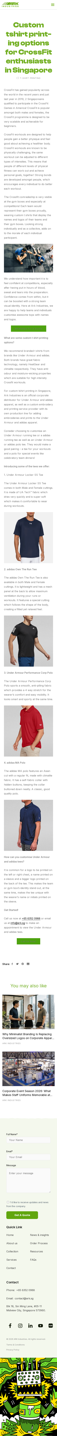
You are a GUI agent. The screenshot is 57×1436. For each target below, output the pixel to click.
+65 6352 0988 (31, 918)
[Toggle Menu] (52, 4)
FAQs (33, 1259)
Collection (12, 1251)
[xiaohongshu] (50, 1325)
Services (11, 1259)
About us (11, 1243)
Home (10, 1235)
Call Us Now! (28, 941)
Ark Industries (11, 1043)
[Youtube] (40, 1325)
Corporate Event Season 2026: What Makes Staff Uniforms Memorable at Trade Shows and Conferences (26, 1093)
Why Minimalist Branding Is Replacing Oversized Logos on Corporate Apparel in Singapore (28, 1036)
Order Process (39, 1243)
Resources (36, 1251)
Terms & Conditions (15, 1345)
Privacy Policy (12, 1350)
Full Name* (12, 1134)
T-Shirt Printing (30, 78)
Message (11, 1165)
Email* (9, 1151)
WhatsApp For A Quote (28, 328)
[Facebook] (10, 1325)
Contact (11, 1268)
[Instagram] (20, 1325)
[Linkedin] (30, 1325)
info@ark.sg (18, 923)
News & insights (39, 1235)
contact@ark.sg (24, 1298)
